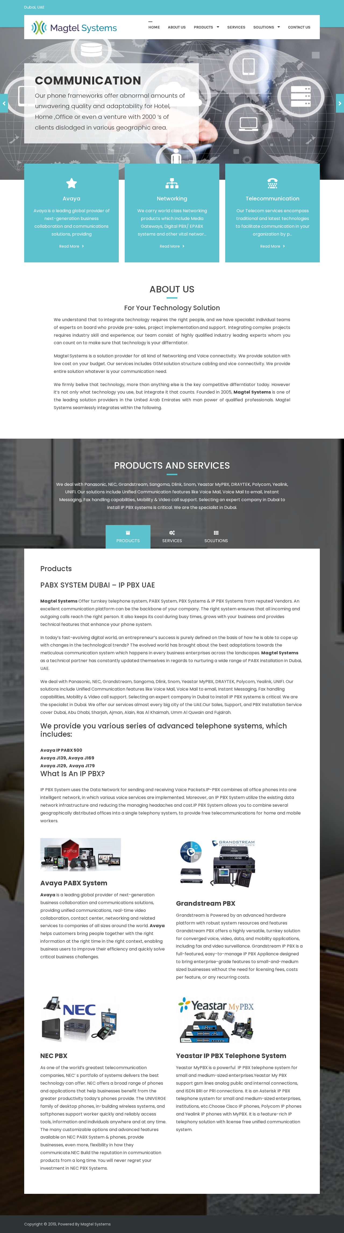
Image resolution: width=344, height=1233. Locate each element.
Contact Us (299, 27)
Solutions (263, 27)
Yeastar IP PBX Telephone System (231, 1056)
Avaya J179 (82, 766)
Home (154, 27)
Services (236, 27)
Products (203, 27)
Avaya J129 (53, 766)
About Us (177, 27)
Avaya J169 (81, 758)
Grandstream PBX (205, 903)
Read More (69, 246)
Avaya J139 (53, 758)
